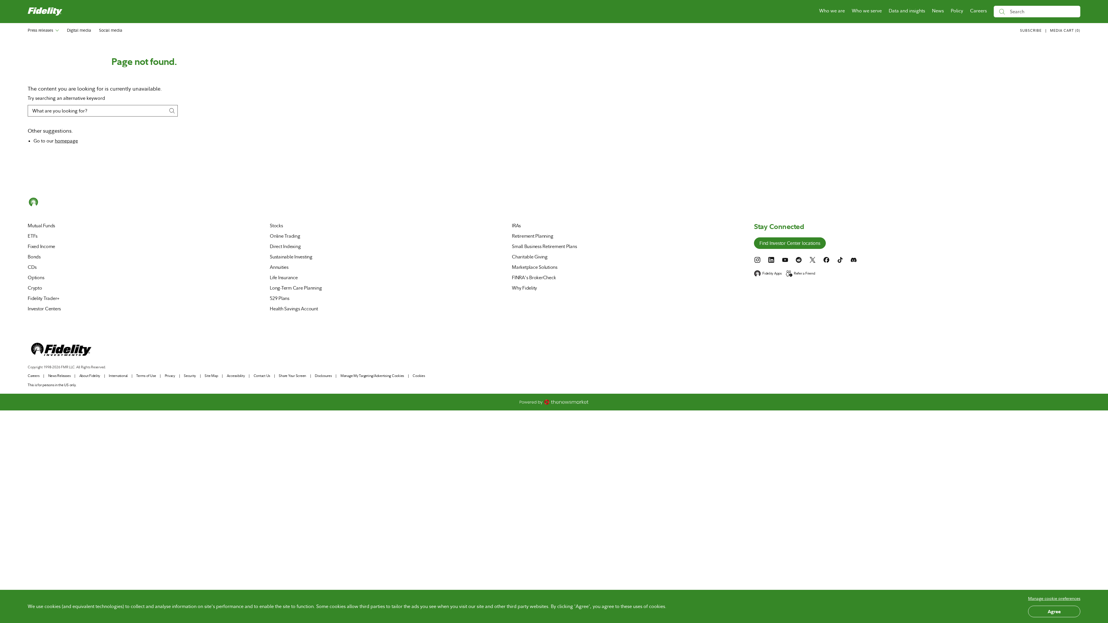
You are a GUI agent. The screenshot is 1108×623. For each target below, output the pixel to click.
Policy (957, 11)
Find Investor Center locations (789, 243)
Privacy (170, 376)
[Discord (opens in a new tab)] (853, 259)
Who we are (832, 11)
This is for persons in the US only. (52, 385)
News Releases (59, 376)
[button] (1065, 31)
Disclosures (323, 376)
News (938, 11)
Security (190, 376)
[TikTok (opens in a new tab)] (840, 259)
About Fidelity (89, 376)
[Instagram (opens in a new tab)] (757, 259)
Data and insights (907, 11)
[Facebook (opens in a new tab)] (826, 259)
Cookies (419, 376)
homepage (66, 141)
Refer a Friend (804, 273)
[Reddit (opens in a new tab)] (798, 259)
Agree (1054, 611)
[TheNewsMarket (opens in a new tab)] (554, 402)
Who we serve (867, 11)
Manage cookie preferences (1054, 598)
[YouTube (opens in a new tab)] (785, 259)
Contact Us (262, 376)
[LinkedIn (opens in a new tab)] (771, 259)
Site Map (211, 376)
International (118, 376)
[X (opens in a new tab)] (812, 259)
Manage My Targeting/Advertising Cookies (372, 376)
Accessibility (236, 376)
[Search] (1002, 11)
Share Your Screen (292, 376)
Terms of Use (146, 376)
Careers (978, 11)
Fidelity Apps (772, 273)
